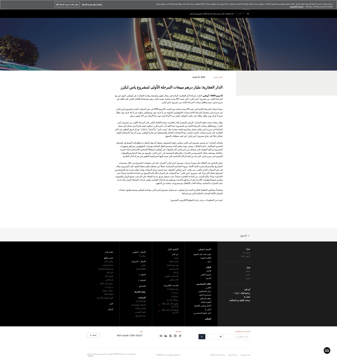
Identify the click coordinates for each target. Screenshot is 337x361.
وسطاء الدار (173, 300)
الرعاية (175, 272)
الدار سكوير (173, 279)
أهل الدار (109, 272)
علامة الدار (109, 252)
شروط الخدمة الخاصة (93, 354)
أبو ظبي (247, 289)
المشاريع (142, 286)
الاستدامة (142, 297)
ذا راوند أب (109, 287)
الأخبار (240, 14)
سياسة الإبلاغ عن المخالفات (239, 300)
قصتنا (176, 258)
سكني (247, 252)
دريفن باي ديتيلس (106, 283)
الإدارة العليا (173, 261)
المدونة (208, 278)
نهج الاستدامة (140, 301)
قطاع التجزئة (141, 269)
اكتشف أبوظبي (204, 249)
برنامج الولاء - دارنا (242, 293)
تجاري (248, 274)
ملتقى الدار (108, 261)
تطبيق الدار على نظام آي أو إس (170, 305)
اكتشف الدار (173, 249)
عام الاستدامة (108, 265)
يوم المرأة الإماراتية (105, 269)
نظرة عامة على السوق (202, 254)
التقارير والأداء (140, 308)
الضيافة (143, 280)
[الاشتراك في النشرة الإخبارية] (202, 336)
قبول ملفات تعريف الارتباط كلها (67, 4)
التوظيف (208, 319)
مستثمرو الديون (205, 295)
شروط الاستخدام (232, 355)
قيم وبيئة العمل (172, 265)
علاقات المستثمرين (204, 284)
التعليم (143, 274)
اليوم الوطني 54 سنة (105, 298)
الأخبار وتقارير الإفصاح (202, 306)
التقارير (208, 287)
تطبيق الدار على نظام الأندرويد (170, 311)
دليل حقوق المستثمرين (202, 313)
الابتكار (110, 309)
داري (209, 261)
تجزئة (248, 278)
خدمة (176, 292)
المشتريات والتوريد (171, 276)
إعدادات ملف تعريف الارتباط (92, 4)
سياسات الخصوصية (297, 6)
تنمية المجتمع (141, 316)
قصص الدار (108, 276)
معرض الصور (206, 274)
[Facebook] (180, 336)
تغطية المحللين (205, 298)
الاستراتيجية (173, 269)
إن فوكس (109, 279)
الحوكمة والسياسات (138, 305)
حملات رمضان (107, 290)
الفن (111, 303)
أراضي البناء (245, 256)
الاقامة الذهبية (205, 258)
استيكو (175, 296)
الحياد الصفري (140, 312)
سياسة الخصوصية (245, 355)
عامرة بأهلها (108, 258)
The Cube (108, 294)
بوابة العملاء (173, 289)
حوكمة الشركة (140, 292)
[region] (168, 4)
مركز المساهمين (204, 291)
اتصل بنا (247, 297)
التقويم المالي (206, 302)
